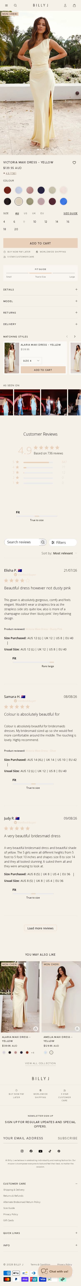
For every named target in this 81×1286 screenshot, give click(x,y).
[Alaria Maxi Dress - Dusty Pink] (15, 1052)
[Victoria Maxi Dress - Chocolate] (52, 201)
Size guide (71, 213)
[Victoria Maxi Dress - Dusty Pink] (30, 190)
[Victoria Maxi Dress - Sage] (52, 190)
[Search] (15, 5)
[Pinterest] (59, 1151)
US (25, 213)
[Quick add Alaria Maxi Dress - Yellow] (35, 1028)
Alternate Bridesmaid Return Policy (21, 1202)
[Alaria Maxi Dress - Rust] (27, 1052)
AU (17, 213)
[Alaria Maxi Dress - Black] (10, 1052)
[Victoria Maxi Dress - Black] (7, 201)
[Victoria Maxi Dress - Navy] (41, 190)
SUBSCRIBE (68, 1138)
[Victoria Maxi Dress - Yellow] (19, 201)
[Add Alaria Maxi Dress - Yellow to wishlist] (36, 964)
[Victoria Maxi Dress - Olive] (30, 201)
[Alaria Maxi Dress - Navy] (21, 1052)
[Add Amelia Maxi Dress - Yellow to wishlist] (78, 964)
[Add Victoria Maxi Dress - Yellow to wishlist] (74, 162)
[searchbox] (21, 542)
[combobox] (59, 553)
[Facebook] (31, 1151)
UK (34, 213)
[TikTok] (50, 1151)
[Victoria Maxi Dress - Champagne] (63, 190)
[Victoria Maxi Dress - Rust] (7, 190)
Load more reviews (40, 928)
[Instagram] (22, 1151)
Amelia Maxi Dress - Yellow (58, 1038)
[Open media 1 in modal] (40, 83)
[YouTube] (40, 1151)
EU (42, 213)
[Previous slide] (67, 336)
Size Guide (9, 1208)
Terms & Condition (40, 1264)
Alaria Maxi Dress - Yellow (41, 344)
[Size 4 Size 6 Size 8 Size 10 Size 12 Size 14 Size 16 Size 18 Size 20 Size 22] (31, 360)
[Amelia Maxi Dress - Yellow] (51, 1052)
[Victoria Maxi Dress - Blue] (19, 190)
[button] (6, 5)
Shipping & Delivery (14, 1189)
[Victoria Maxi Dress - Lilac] (41, 201)
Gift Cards (8, 1220)
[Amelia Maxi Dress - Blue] (45, 1052)
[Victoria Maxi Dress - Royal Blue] (63, 201)
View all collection (40, 1063)
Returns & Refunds (13, 1195)
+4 (32, 1052)
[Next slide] (75, 336)
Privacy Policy (10, 1214)
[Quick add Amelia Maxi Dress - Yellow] (77, 1028)
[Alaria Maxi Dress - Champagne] (4, 1052)
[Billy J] (40, 5)
